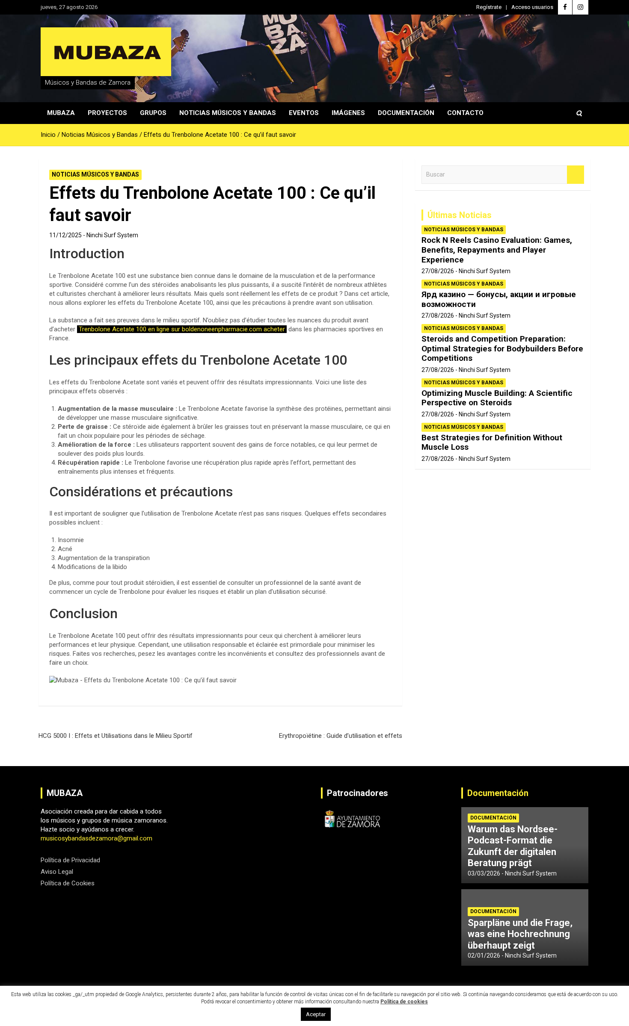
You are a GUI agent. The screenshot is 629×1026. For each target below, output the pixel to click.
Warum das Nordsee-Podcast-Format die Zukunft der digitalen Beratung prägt (513, 846)
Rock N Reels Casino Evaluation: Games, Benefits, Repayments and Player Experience (496, 250)
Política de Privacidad (70, 860)
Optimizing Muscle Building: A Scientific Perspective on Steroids (497, 398)
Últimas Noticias (459, 215)
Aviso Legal (57, 872)
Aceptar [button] (316, 1014)
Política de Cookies (68, 883)
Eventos (304, 113)
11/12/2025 (65, 235)
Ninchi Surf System (112, 235)
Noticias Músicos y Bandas (227, 113)
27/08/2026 (437, 271)
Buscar (575, 174)
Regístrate (488, 7)
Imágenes (348, 113)
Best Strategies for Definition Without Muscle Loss (491, 442)
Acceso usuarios (532, 7)
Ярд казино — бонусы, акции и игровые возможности (498, 299)
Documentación (406, 113)
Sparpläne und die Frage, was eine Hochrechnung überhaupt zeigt (520, 934)
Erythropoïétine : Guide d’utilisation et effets (340, 736)
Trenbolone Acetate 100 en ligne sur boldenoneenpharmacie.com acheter (182, 329)
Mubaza (61, 113)
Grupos (153, 113)
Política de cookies (404, 1002)
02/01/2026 (484, 955)
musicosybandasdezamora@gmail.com (96, 838)
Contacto (465, 113)
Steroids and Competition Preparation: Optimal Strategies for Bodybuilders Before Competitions (502, 348)
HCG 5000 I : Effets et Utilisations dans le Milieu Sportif (116, 736)
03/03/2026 (484, 873)
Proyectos (107, 113)
